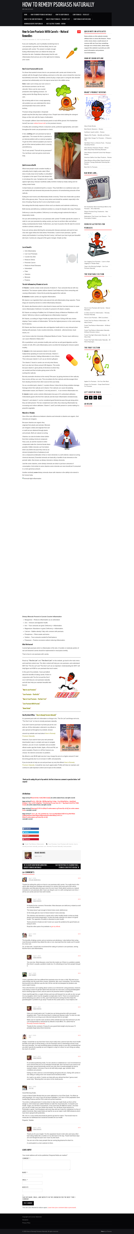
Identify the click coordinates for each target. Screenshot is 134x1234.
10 (79, 32)
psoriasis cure (42, 846)
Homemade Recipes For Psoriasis (33, 24)
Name (25, 1172)
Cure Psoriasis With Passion (82, 19)
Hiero (102, 1231)
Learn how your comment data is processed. (62, 1207)
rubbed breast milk (40, 123)
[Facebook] (91, 397)
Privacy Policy (26, 1223)
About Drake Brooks (90, 126)
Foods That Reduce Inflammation (34, 844)
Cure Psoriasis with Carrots (65, 844)
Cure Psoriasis (52, 844)
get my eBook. (55, 926)
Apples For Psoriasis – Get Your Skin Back (96, 381)
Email (25, 1180)
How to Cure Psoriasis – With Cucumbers (96, 317)
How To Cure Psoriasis (62, 15)
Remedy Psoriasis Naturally (55, 846)
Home (25, 15)
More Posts (38, 856)
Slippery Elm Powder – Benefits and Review (96, 135)
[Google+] (95, 397)
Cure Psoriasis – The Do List (81, 15)
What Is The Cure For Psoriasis (33, 19)
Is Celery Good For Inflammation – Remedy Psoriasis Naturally (36, 866)
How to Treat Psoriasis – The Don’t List (58, 19)
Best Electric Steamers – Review (55, 24)
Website (25, 1187)
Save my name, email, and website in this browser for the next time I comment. (48, 1198)
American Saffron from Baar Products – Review (98, 157)
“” (31, 694)
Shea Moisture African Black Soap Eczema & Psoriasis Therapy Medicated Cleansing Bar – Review (97, 162)
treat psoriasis (67, 846)
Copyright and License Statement (32, 1217)
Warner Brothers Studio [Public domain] (40, 798)
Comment (26, 1158)
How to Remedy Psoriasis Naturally (58, 5)
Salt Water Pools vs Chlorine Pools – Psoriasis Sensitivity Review (67, 866)
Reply (79, 878)
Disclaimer (25, 1220)
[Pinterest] (100, 397)
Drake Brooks (46, 39)
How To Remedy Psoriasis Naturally (41, 15)
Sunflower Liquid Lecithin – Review (94, 132)
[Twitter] (86, 397)
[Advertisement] (98, 423)
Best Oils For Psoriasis (90, 167)
